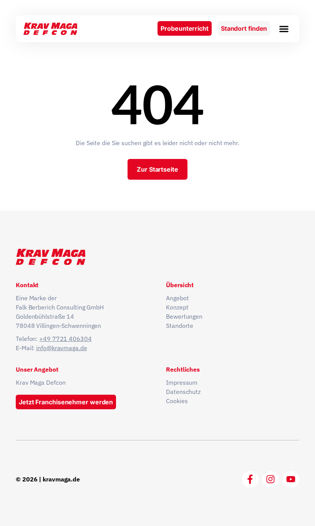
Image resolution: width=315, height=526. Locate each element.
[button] (284, 28)
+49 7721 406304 (65, 338)
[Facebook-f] (250, 479)
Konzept (177, 307)
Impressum (181, 382)
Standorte (179, 325)
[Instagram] (270, 479)
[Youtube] (291, 479)
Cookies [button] (176, 401)
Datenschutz (183, 391)
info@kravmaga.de (61, 348)
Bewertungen (184, 316)
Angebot (177, 298)
